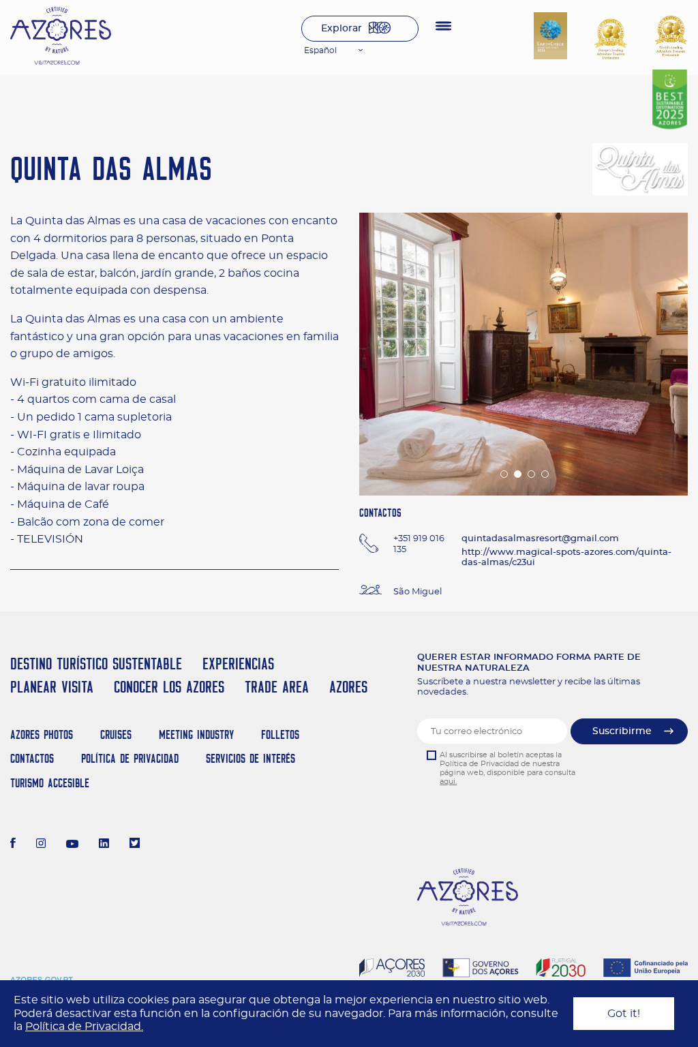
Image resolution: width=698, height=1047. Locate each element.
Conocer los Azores (169, 686)
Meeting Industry (196, 734)
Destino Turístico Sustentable (96, 663)
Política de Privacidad (130, 758)
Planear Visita (51, 686)
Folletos (280, 734)
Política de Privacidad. (84, 1026)
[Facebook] (13, 844)
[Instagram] (41, 844)
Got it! (623, 1013)
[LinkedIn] (104, 844)
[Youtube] (72, 844)
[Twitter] (135, 844)
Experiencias (238, 663)
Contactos (32, 758)
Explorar (341, 28)
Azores (348, 686)
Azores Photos (41, 734)
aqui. (448, 781)
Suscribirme (622, 731)
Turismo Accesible (49, 782)
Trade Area (277, 686)
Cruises (116, 734)
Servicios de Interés (250, 758)
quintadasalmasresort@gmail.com (540, 538)
